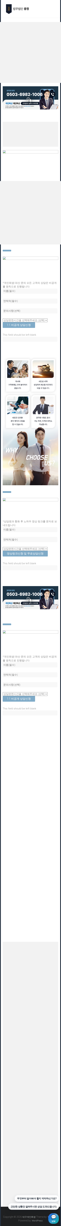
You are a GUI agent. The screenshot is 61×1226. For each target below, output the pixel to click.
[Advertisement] (30, 52)
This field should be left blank (19, 334)
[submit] (7, 250)
